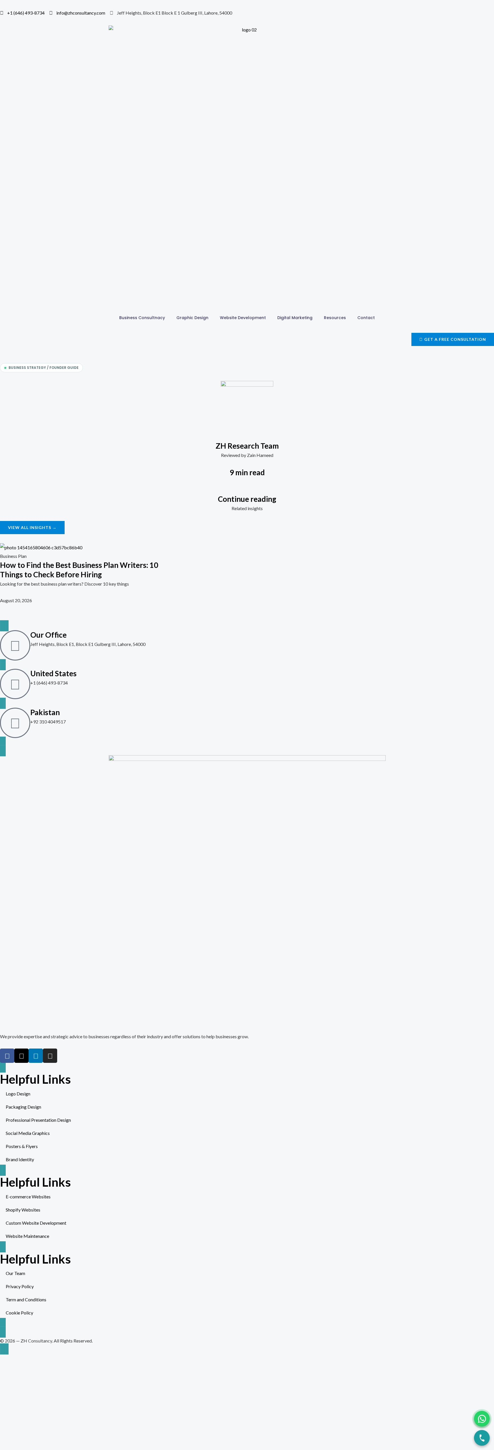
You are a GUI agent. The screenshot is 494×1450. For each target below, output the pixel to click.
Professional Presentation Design (38, 1120)
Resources (335, 318)
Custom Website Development (36, 1223)
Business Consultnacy (142, 318)
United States (53, 673)
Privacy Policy (20, 1286)
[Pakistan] (15, 723)
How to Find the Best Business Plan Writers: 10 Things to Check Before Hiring (79, 569)
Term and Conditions (26, 1299)
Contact (366, 318)
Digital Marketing (294, 318)
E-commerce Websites (28, 1196)
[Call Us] (482, 1438)
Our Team (15, 1273)
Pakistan (45, 712)
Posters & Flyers (22, 1146)
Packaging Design (23, 1106)
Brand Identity (20, 1159)
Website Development (243, 318)
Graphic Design (192, 318)
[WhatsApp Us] (482, 1419)
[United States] (15, 684)
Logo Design (18, 1093)
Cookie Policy (19, 1312)
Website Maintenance (27, 1236)
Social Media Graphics (28, 1133)
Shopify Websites (23, 1209)
